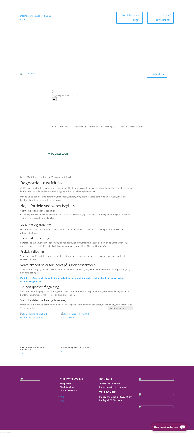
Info (122, 127)
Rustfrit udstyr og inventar (39, 177)
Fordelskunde (136, 127)
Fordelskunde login (131, 17)
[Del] (7, 432)
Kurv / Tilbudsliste (163, 17)
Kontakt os (157, 74)
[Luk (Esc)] (10, 432)
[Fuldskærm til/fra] (4, 432)
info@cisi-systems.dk (30, 15)
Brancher (63, 127)
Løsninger (109, 127)
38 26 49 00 (114, 383)
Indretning (94, 127)
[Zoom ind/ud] (1, 432)
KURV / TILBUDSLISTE (136, 153)
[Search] (54, 99)
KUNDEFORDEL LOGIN (57, 153)
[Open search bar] (53, 92)
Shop (53, 127)
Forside (23, 177)
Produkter (78, 127)
